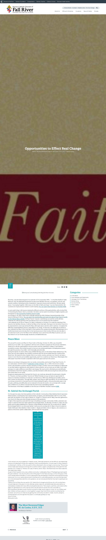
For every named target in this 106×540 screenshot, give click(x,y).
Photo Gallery (75, 304)
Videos (73, 306)
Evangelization (31, 1)
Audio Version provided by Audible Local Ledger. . (42, 519)
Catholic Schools (51, 1)
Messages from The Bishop (78, 299)
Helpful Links (81, 8)
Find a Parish (67, 8)
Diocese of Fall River (9, 1)
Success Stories (75, 303)
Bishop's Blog (75, 301)
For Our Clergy (90, 8)
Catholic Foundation (21, 1)
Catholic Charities (40, 1)
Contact (74, 8)
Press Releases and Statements (79, 297)
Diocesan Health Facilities (63, 1)
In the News (74, 295)
